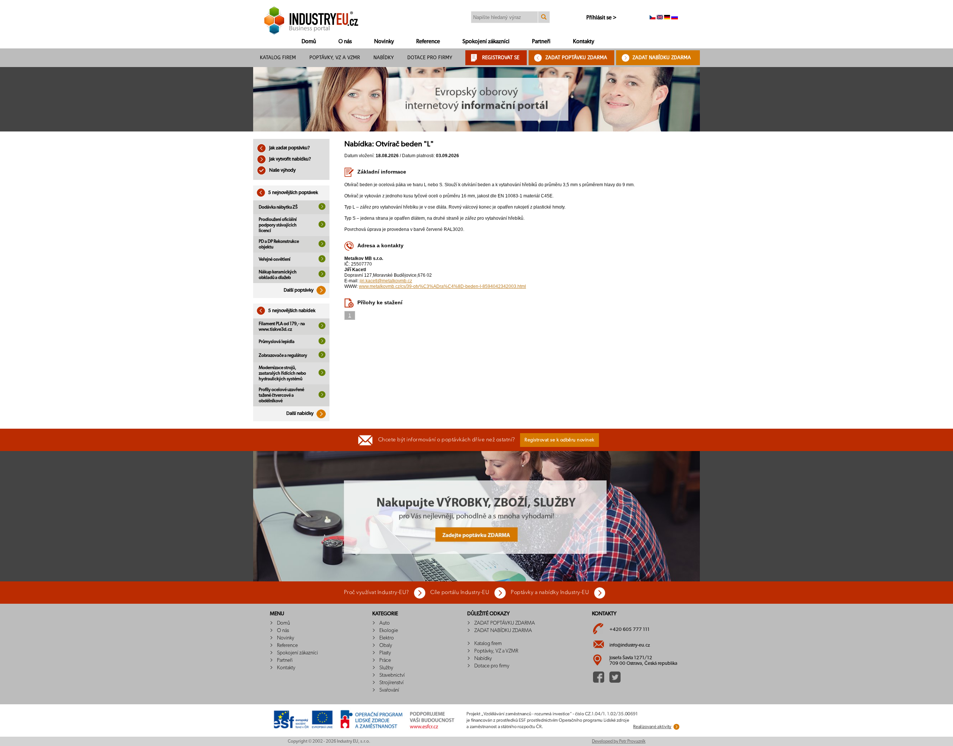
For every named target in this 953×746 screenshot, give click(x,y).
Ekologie (388, 630)
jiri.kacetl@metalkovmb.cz (386, 280)
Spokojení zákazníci (486, 41)
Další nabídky (300, 413)
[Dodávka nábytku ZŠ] (322, 208)
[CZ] (653, 17)
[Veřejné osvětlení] (322, 261)
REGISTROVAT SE (500, 57)
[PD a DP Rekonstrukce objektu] (322, 246)
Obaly (385, 645)
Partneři (541, 41)
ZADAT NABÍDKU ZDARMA (661, 57)
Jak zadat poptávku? (289, 148)
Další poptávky (299, 290)
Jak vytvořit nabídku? (289, 159)
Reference (428, 41)
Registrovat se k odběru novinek (560, 440)
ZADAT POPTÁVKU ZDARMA (576, 57)
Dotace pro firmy (429, 57)
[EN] (660, 17)
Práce (385, 660)
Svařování (389, 690)
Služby (386, 667)
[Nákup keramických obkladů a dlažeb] (322, 276)
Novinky (384, 41)
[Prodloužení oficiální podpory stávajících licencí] (322, 226)
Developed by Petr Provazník (619, 741)
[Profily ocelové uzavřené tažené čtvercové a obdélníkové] (322, 396)
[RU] (674, 17)
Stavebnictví (392, 675)
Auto (384, 623)
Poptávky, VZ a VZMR (334, 57)
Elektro (386, 638)
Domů (309, 41)
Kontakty (583, 41)
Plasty (385, 652)
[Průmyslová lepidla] (322, 343)
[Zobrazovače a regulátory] (322, 357)
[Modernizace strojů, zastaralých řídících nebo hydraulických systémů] (322, 374)
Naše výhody (282, 170)
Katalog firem (278, 57)
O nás (345, 41)
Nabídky (383, 57)
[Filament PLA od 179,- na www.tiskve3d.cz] (322, 328)
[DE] (667, 17)
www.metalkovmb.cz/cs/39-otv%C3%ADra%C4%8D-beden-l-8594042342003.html (442, 286)
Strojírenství (391, 682)
